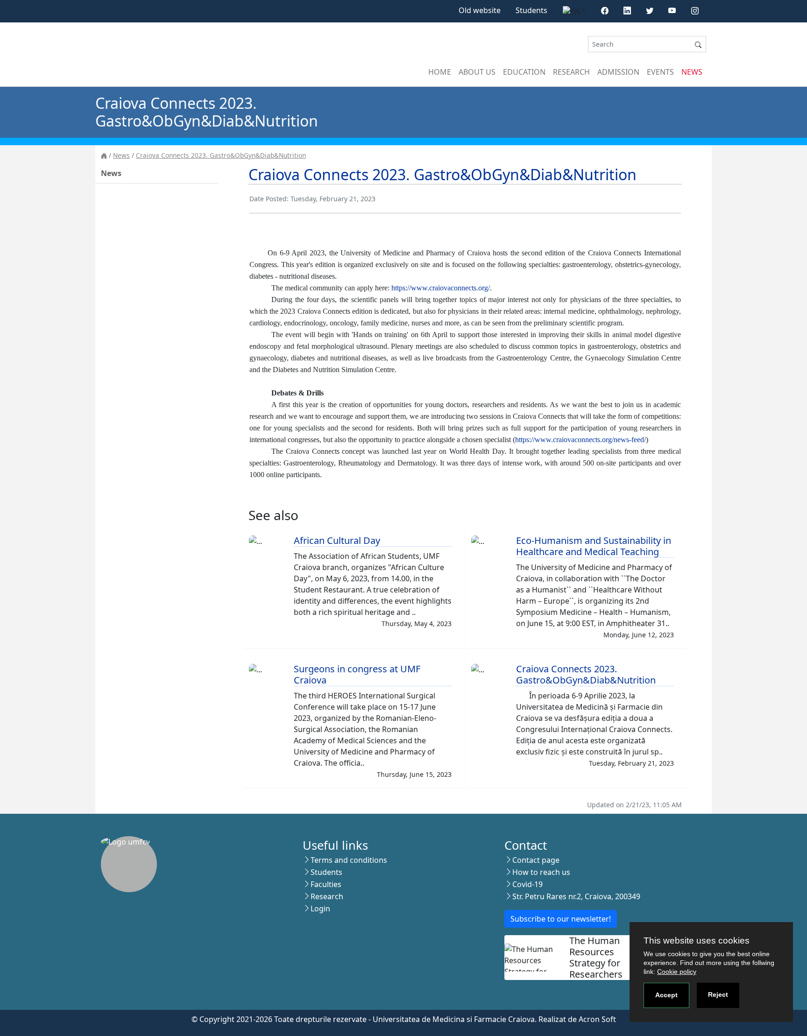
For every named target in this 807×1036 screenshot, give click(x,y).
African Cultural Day (337, 540)
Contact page (535, 860)
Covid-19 (527, 884)
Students (531, 10)
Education (524, 72)
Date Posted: (269, 198)
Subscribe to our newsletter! (560, 919)
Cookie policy (676, 971)
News (691, 72)
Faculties (326, 884)
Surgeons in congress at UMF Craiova (357, 674)
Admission (618, 72)
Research (571, 72)
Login (320, 908)
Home (439, 72)
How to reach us (541, 872)
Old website (480, 10)
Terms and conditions (349, 860)
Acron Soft (597, 1019)
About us (477, 72)
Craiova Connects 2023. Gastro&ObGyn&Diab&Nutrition (221, 155)
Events (660, 72)
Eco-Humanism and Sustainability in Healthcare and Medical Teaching (593, 546)
